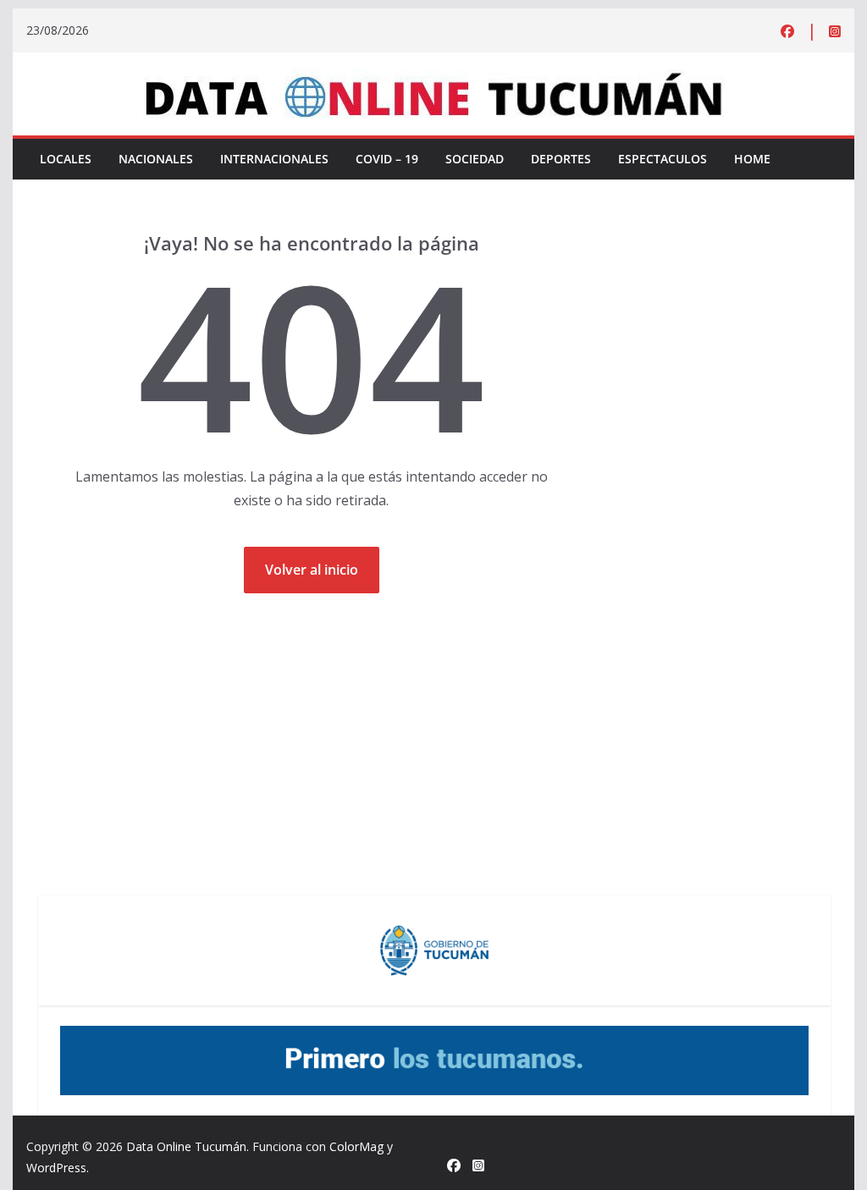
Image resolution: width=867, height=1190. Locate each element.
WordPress (56, 1168)
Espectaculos (662, 159)
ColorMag (356, 1146)
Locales (65, 159)
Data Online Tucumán (186, 1146)
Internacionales (274, 159)
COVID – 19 (387, 159)
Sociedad (474, 159)
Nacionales (156, 159)
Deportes (561, 159)
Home (752, 159)
